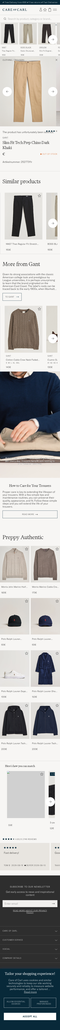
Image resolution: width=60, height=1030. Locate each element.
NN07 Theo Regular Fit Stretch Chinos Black (21, 244)
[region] (30, 856)
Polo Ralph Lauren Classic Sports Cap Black (14, 639)
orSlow (43, 48)
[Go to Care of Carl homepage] (15, 9)
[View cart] (50, 10)
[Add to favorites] (38, 196)
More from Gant (21, 264)
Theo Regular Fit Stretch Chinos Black (8, 51)
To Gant (10, 297)
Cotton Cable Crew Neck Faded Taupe (22, 360)
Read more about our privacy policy (30, 912)
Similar (22, 181)
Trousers (19, 60)
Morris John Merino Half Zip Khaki (13, 587)
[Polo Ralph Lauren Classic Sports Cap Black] (14, 636)
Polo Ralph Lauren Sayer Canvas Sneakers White (13, 691)
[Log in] (41, 10)
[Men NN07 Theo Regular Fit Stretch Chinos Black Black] (9, 33)
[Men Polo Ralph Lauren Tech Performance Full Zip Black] (14, 720)
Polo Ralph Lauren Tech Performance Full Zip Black (13, 743)
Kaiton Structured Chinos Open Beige (28, 51)
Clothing (7, 60)
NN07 (4, 48)
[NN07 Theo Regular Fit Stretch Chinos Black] (23, 241)
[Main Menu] (55, 10)
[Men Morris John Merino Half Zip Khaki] (14, 564)
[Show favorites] (45, 9)
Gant (5, 138)
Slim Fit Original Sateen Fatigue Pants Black (45, 51)
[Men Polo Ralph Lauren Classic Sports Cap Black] (14, 616)
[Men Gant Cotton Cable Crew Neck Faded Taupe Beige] (23, 329)
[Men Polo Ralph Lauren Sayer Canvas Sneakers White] (14, 668)
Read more (28, 514)
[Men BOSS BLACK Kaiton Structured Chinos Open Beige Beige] (28, 33)
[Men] (26, 794)
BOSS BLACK (26, 48)
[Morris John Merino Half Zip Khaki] (14, 584)
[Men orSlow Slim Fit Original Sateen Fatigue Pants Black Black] (47, 33)
